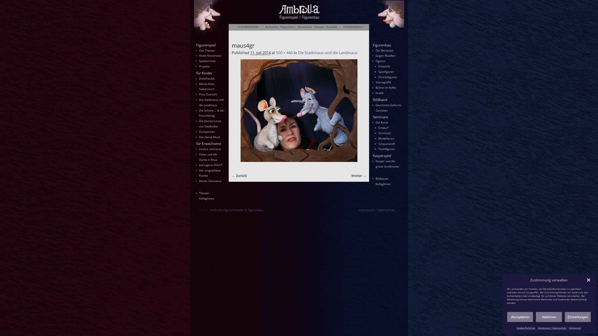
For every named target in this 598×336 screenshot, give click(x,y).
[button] (588, 280)
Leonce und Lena (210, 149)
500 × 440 (284, 52)
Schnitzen (384, 133)
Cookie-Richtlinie (526, 327)
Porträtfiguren (387, 77)
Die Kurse (382, 122)
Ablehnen (549, 317)
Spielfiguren (386, 72)
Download (305, 27)
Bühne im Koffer (386, 88)
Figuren (380, 61)
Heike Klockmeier (210, 56)
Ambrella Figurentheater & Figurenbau (291, 32)
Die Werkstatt (384, 50)
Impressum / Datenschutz (552, 327)
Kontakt (331, 27)
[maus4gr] (299, 113)
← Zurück (239, 175)
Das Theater (207, 50)
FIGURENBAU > (353, 27)
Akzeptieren (520, 317)
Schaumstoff (386, 144)
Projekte (204, 66)
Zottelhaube (207, 78)
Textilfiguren (386, 149)
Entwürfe (384, 66)
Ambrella (271, 27)
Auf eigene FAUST (210, 165)
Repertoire (288, 27)
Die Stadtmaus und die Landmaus (327, 52)
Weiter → (358, 175)
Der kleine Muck (209, 137)
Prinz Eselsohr (208, 94)
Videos (319, 27)
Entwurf (383, 128)
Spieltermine (207, 61)
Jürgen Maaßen (385, 56)
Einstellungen (578, 317)
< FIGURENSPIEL (247, 27)
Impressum (575, 327)
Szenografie (383, 82)
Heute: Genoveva (210, 181)
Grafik (380, 93)
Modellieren (386, 138)
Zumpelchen (207, 132)
